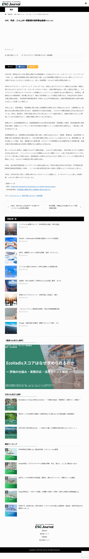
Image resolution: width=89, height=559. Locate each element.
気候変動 (49, 55)
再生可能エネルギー (40, 55)
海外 (11, 10)
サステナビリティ (29, 55)
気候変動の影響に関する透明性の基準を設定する (34, 189)
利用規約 (44, 537)
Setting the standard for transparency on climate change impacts (33, 186)
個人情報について (44, 540)
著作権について (44, 534)
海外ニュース (14, 55)
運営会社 (44, 530)
